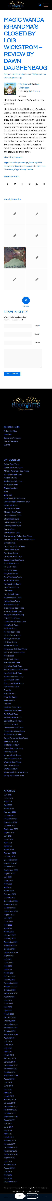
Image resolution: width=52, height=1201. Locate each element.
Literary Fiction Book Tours (15, 622)
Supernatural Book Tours (14, 731)
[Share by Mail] (44, 184)
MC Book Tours (10, 628)
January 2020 (9, 1021)
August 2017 (9, 1120)
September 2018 (11, 1076)
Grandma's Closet (12, 166)
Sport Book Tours (11, 724)
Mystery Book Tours (12, 663)
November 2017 (10, 1110)
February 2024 (35, 163)
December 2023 (10, 860)
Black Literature (11, 488)
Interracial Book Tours (13, 611)
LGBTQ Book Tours (12, 618)
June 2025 (8, 798)
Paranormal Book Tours (13, 683)
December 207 (10, 1182)
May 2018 (8, 1089)
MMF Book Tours (11, 646)
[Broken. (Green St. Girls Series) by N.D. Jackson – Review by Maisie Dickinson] (37, 279)
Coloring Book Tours (12, 522)
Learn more (31, 1196)
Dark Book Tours (11, 553)
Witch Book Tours (11, 765)
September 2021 (11, 952)
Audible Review (10, 478)
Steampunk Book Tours (13, 728)
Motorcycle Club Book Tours (15, 649)
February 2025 (10, 812)
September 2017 (11, 1117)
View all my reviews (13, 157)
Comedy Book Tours (12, 526)
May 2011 (8, 1178)
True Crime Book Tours (13, 748)
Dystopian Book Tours (13, 557)
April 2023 (8, 887)
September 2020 (11, 993)
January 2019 (9, 1062)
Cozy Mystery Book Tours (14, 546)
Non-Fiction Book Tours (13, 676)
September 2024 (11, 829)
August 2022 (9, 915)
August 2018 (9, 1079)
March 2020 (9, 1014)
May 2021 (8, 966)
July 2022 (8, 918)
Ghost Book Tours (11, 587)
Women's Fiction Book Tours (16, 772)
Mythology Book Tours (13, 666)
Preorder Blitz (10, 694)
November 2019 (10, 1028)
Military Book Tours (12, 639)
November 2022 (10, 904)
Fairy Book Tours (11, 574)
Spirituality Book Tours (13, 721)
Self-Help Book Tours (12, 717)
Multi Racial (9, 656)
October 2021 (9, 949)
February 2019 (10, 1058)
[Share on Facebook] (7, 184)
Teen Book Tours (11, 741)
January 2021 (9, 980)
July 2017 (8, 1124)
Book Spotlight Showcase (14, 498)
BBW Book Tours (11, 485)
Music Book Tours (11, 659)
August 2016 (9, 1158)
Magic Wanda (25, 84)
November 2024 (10, 822)
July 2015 (8, 1171)
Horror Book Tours (11, 605)
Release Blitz (9, 700)
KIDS (39, 166)
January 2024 (9, 856)
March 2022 (9, 932)
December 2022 (10, 901)
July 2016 (8, 1161)
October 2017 (9, 1113)
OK (20, 1196)
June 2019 (8, 1045)
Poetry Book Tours (11, 687)
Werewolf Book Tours (13, 759)
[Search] (38, 5)
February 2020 (10, 1017)
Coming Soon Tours (12, 533)
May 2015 (8, 1175)
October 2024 (9, 826)
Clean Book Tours (11, 519)
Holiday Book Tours (12, 601)
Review (30, 170)
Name (37, 326)
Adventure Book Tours (13, 468)
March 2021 (9, 973)
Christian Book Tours (12, 515)
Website (37, 342)
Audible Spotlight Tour (13, 481)
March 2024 (9, 850)
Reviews (38, 74)
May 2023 (8, 884)
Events (7, 445)
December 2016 (10, 1148)
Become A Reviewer (12, 438)
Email (37, 334)
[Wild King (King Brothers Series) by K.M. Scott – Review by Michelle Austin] (37, 236)
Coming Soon (9, 529)
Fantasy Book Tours (12, 584)
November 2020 (10, 987)
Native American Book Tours (16, 670)
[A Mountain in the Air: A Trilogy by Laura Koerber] (15, 257)
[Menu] (44, 5)
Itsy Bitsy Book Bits (28, 166)
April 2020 (8, 1011)
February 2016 (10, 1165)
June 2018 (8, 1086)
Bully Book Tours (10, 505)
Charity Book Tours (12, 509)
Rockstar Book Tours (12, 707)
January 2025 (9, 815)
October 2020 (9, 990)
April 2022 (8, 928)
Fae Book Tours (10, 570)
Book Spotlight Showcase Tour (17, 502)
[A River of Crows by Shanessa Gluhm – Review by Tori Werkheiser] (15, 214)
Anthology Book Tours (13, 474)
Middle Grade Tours (12, 635)
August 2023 (9, 874)
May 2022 (8, 925)
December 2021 (10, 942)
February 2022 (10, 935)
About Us (7, 435)
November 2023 (10, 863)
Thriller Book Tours (11, 745)
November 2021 (10, 945)
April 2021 (8, 969)
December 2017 (10, 1106)
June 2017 (8, 1127)
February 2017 (10, 1141)
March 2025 (9, 809)
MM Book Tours (10, 642)
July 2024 (8, 836)
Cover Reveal (9, 543)
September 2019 (11, 1035)
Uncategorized (10, 752)
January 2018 (9, 1103)
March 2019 (9, 1055)
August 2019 (9, 1038)
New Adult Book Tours (13, 673)
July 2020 (8, 1000)
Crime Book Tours (11, 550)
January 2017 (9, 1144)
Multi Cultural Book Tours (14, 652)
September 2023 (11, 870)
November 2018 (10, 1069)
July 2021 (8, 959)
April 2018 (8, 1093)
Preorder (7, 690)
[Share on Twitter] (15, 184)
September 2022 (11, 911)
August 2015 (9, 1168)
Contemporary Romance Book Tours (19, 539)
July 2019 (8, 1041)
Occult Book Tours (11, 680)
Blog (6, 492)
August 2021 (9, 956)
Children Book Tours (12, 512)
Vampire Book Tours (12, 755)
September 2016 (11, 1154)
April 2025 (8, 805)
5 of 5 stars (34, 91)
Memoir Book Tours (12, 632)
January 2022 (9, 939)
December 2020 (10, 983)
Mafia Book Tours (11, 625)
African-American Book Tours (16, 471)
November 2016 (10, 1151)
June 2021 (8, 963)
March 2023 (9, 891)
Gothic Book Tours (11, 594)
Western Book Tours (12, 762)
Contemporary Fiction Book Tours (18, 536)
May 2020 (8, 1007)
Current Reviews (11, 441)
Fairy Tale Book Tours (13, 577)
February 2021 (10, 976)
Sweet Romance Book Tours (16, 738)
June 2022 (8, 922)
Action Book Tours (11, 464)
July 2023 (8, 877)
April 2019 (8, 1052)
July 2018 (8, 1082)
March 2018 (9, 1096)
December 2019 (10, 1024)
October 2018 (9, 1072)
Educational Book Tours (14, 560)
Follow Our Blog (10, 431)
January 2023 (9, 898)
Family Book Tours (11, 581)
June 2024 (8, 839)
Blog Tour (8, 495)
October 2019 (9, 1031)
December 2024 (10, 819)
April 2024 (8, 846)
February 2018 (10, 1100)
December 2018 (10, 1065)
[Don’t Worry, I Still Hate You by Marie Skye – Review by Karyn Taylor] (37, 257)
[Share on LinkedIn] (37, 184)
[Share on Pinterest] (29, 184)
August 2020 (9, 997)
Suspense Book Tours (13, 735)
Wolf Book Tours (10, 769)
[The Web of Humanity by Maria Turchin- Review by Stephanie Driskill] (15, 279)
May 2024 (8, 843)
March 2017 (9, 1137)
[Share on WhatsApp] (22, 184)
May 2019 (8, 1048)
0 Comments (26, 74)
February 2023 (10, 894)
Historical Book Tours (12, 598)
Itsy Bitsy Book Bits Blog (14, 615)
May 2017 (8, 1130)
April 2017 (8, 1134)
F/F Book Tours (10, 567)
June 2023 (8, 880)
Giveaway (8, 591)
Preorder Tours (10, 697)
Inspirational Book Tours (14, 608)
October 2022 (9, 908)
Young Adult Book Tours (14, 776)
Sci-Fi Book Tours (11, 714)
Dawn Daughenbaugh (13, 78)
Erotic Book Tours (11, 563)
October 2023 (9, 867)
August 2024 (9, 833)
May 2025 (8, 802)
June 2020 (8, 1004)
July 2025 (8, 795)
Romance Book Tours (13, 711)
